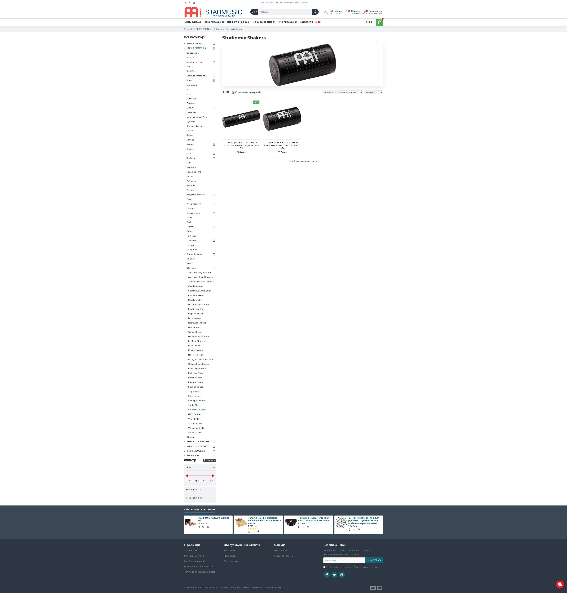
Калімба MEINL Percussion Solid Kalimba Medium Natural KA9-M (264, 521)
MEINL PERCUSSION (199, 29)
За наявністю (194, 490)
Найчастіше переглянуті (199, 509)
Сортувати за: (330, 92)
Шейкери (217, 29)
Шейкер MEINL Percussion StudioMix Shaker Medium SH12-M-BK (282, 145)
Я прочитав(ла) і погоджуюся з (351, 567)
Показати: (370, 92)
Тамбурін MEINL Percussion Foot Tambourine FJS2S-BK (313, 519)
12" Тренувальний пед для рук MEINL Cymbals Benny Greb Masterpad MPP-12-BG (363, 521)
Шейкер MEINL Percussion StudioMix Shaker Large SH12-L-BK (241, 145)
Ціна (188, 467)
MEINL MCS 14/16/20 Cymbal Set (213, 519)
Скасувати (210, 460)
